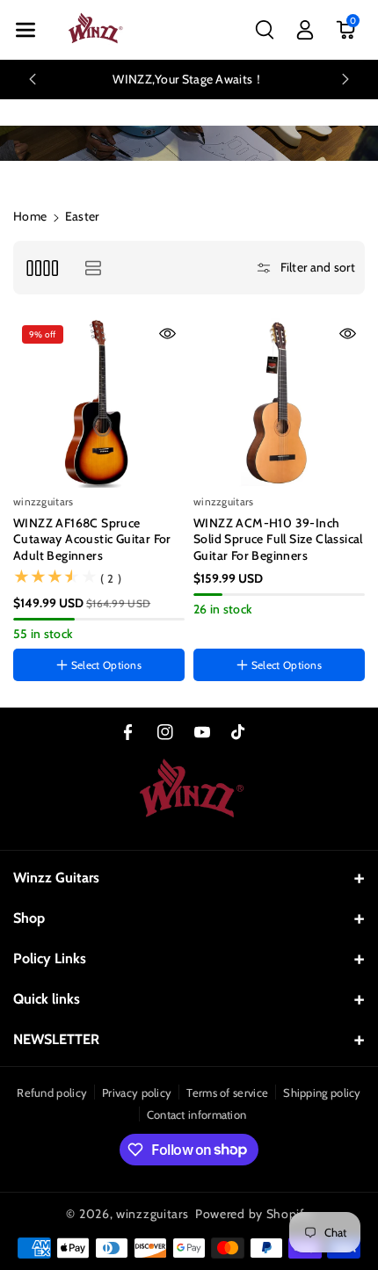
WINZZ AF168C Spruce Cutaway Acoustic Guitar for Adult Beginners (92, 538)
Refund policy (52, 1092)
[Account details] (305, 30)
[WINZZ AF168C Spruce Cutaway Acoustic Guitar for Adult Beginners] (99, 402)
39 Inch (218, 628)
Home (30, 216)
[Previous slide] (32, 79)
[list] (93, 267)
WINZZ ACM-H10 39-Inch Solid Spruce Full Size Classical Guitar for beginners (278, 538)
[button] (25, 30)
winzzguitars (152, 1214)
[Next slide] (345, 79)
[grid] (42, 267)
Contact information (197, 1114)
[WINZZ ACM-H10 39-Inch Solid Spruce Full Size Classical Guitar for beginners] (279, 402)
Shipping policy (322, 1092)
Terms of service (227, 1092)
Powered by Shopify (253, 1214)
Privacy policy (136, 1092)
